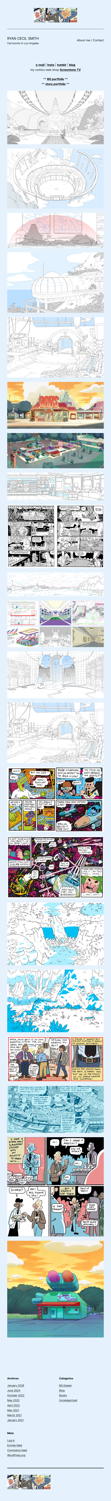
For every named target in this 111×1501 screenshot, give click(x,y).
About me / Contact (90, 40)
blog (72, 65)
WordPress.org (16, 1455)
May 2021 (13, 1410)
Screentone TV (70, 70)
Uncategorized (68, 1400)
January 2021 (15, 1420)
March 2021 (14, 1415)
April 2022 (13, 1405)
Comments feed (17, 1450)
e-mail (40, 65)
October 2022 (15, 1395)
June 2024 (13, 1390)
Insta (50, 65)
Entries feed (14, 1445)
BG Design (65, 1385)
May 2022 (13, 1400)
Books (63, 1395)
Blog (62, 1390)
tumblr (61, 65)
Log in (11, 1440)
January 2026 (15, 1385)
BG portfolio (55, 79)
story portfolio (55, 84)
